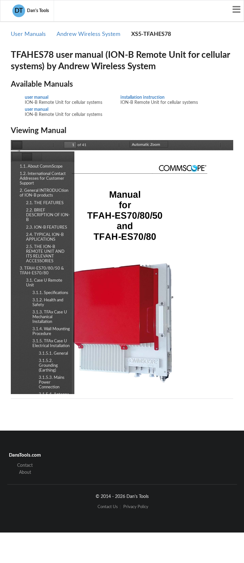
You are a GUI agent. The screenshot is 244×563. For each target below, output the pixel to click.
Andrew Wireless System (88, 34)
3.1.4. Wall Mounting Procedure (51, 331)
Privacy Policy (135, 507)
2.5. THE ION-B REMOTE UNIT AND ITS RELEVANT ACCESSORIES (45, 254)
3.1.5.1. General (53, 354)
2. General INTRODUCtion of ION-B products (44, 193)
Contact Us (108, 507)
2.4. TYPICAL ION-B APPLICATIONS (45, 237)
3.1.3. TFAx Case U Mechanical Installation (49, 317)
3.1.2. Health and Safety (47, 302)
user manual (36, 97)
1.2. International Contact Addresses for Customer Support (43, 178)
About (25, 472)
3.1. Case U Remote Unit (44, 282)
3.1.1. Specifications (50, 293)
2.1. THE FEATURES (45, 203)
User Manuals (28, 34)
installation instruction (142, 97)
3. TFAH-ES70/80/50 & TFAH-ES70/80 (42, 270)
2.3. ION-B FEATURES (46, 227)
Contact (25, 465)
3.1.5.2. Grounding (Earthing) (48, 365)
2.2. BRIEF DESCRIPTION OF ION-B (48, 215)
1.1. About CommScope (41, 166)
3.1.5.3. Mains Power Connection (51, 382)
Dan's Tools (32, 11)
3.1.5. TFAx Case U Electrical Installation (51, 343)
